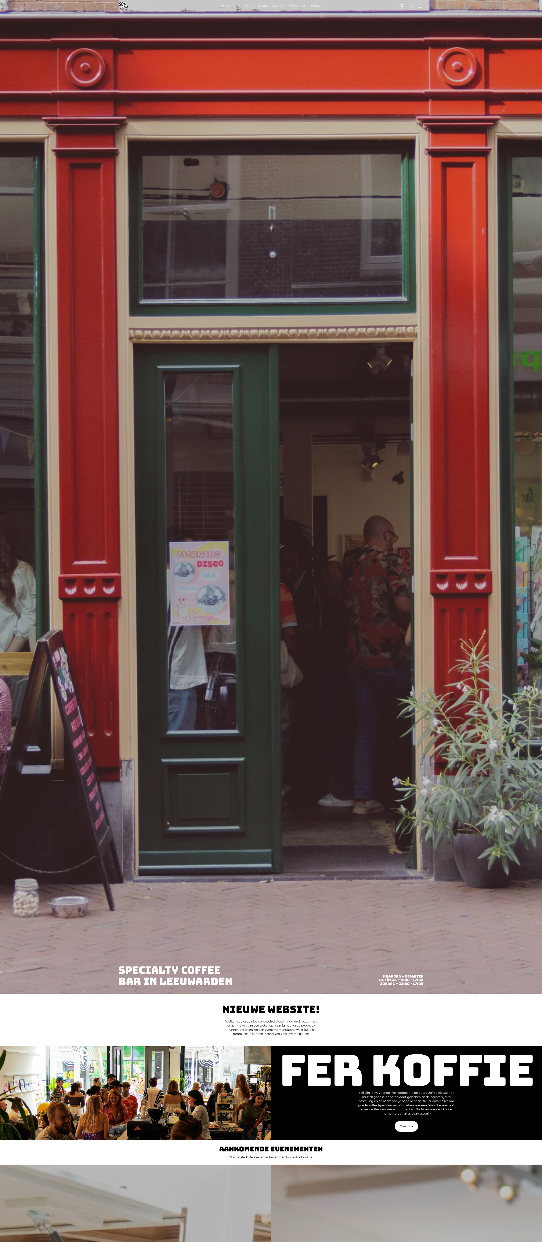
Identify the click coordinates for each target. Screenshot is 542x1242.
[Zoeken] (402, 5)
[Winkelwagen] (420, 5)
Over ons (406, 1126)
